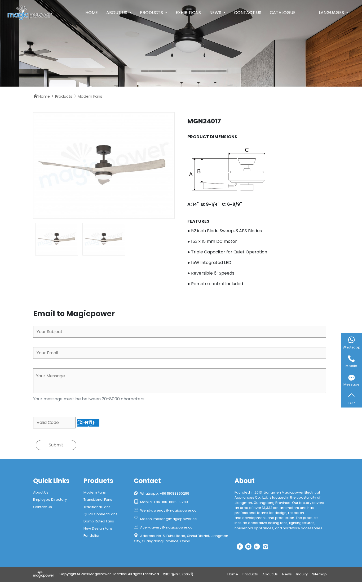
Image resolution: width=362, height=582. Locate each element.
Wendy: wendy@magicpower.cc (165, 510)
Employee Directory (50, 499)
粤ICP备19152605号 (178, 574)
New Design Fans (98, 528)
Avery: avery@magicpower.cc (163, 527)
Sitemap (319, 574)
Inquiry (302, 574)
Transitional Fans (97, 499)
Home (91, 13)
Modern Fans (90, 96)
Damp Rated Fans (98, 521)
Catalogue (282, 13)
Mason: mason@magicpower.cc (165, 519)
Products (152, 13)
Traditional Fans (97, 507)
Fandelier (91, 535)
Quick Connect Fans (100, 514)
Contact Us (247, 13)
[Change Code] (88, 423)
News (215, 13)
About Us (117, 13)
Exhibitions (188, 13)
